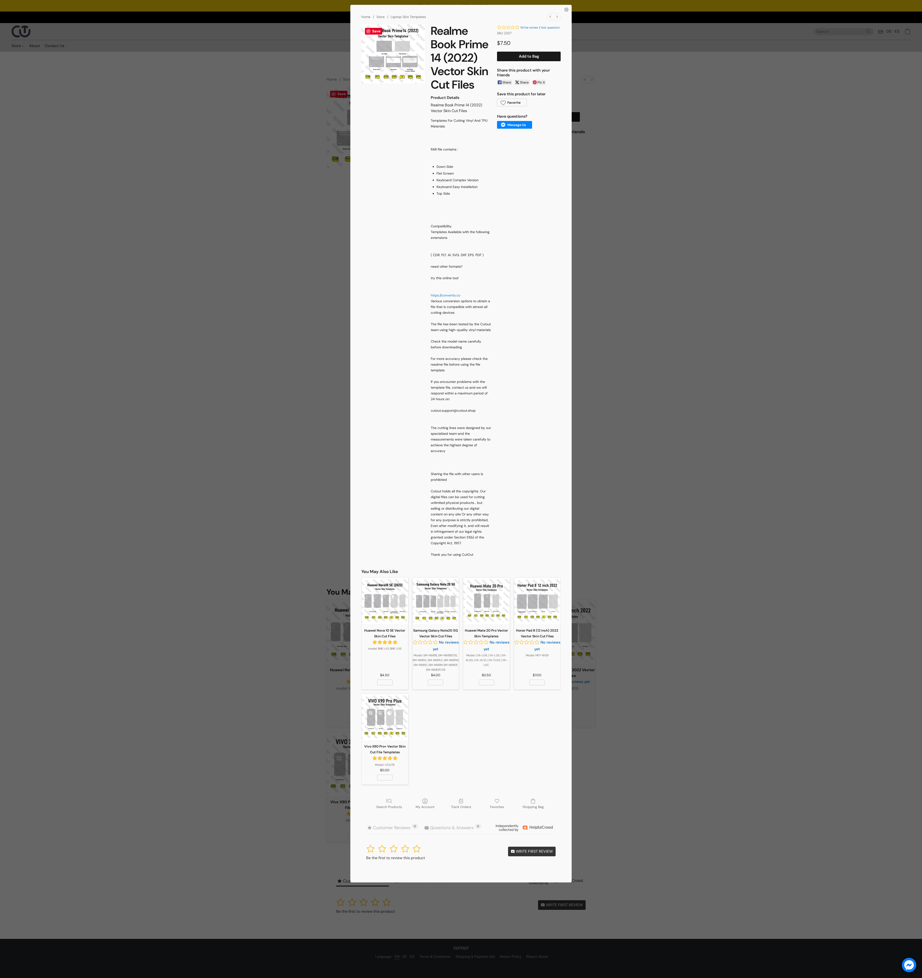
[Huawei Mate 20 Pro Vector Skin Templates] (486, 601)
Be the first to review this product (395, 857)
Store (380, 17)
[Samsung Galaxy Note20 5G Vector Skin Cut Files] (435, 601)
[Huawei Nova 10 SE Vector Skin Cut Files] (385, 601)
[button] (512, 102)
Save (376, 31)
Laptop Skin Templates (408, 17)
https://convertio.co (445, 295)
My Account (425, 807)
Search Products (389, 807)
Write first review (534, 851)
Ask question (550, 27)
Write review (529, 27)
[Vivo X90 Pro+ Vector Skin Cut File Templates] (385, 717)
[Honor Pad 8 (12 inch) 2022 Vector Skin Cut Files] (537, 601)
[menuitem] (550, 16)
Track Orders (461, 807)
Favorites (497, 807)
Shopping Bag (533, 807)
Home (365, 17)
